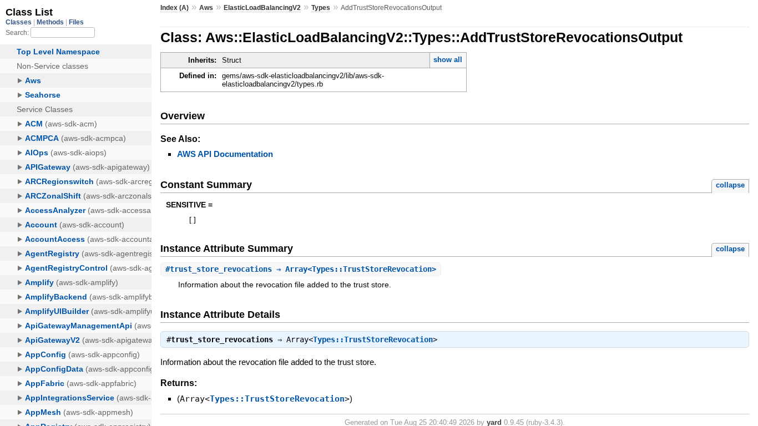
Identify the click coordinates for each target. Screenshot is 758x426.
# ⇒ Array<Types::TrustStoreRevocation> (300, 269)
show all (447, 59)
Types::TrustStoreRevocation (373, 339)
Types (320, 8)
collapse (730, 185)
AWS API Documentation (225, 154)
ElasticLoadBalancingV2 (262, 8)
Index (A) (174, 8)
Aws (206, 8)
